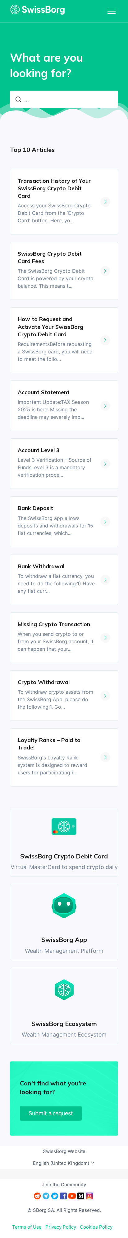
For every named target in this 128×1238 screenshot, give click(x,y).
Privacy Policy (60, 1227)
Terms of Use (27, 1227)
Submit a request (51, 1113)
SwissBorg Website (64, 1151)
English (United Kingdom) (61, 1163)
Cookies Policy (96, 1227)
